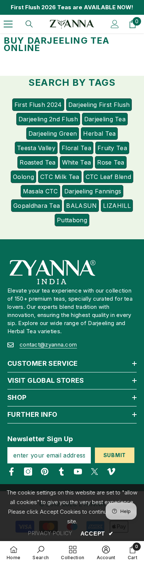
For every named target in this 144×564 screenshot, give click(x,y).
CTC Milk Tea (59, 176)
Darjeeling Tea (105, 119)
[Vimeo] (111, 472)
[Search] (29, 24)
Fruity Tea (112, 148)
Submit (114, 455)
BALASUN (81, 205)
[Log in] (115, 24)
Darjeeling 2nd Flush (48, 119)
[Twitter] (95, 472)
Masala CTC (40, 191)
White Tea (76, 162)
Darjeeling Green (52, 133)
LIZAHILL (116, 205)
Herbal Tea (99, 133)
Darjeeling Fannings (92, 191)
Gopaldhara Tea (36, 205)
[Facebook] (11, 472)
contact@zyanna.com (48, 344)
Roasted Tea (37, 162)
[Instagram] (28, 472)
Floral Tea (76, 148)
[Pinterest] (45, 472)
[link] (40, 553)
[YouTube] (78, 472)
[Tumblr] (61, 472)
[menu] (8, 24)
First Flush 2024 (38, 104)
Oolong (23, 176)
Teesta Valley (36, 148)
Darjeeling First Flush (99, 104)
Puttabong (72, 220)
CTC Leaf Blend (108, 176)
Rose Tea (110, 162)
